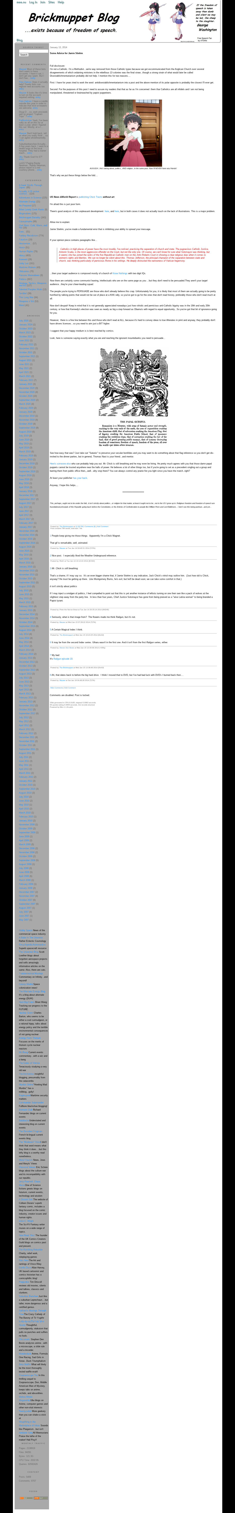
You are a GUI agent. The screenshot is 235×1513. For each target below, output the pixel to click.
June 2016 (24, 550)
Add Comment (102, 526)
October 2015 (25, 578)
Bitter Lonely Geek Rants (31, 209)
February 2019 (26, 455)
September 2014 (27, 626)
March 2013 (25, 693)
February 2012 (26, 733)
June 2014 (24, 638)
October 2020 (25, 396)
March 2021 (25, 376)
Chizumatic (24, 1339)
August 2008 (25, 864)
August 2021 (25, 360)
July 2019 (24, 435)
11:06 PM (79, 526)
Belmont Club (25, 1109)
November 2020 (27, 392)
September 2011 (27, 749)
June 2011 (24, 761)
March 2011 (24, 773)
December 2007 (27, 892)
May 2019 (24, 443)
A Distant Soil (26, 1199)
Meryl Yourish (26, 1160)
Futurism (23, 239)
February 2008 (26, 884)
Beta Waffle (25, 1364)
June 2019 (24, 439)
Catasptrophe (26, 221)
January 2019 (25, 459)
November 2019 (27, 420)
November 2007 (27, 896)
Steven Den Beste (67, 648)
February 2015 (26, 606)
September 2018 (27, 471)
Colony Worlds (26, 984)
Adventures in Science (30, 197)
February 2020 (26, 408)
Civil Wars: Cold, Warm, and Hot (33, 226)
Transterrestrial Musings (31, 973)
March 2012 (25, 729)
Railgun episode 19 (63, 658)
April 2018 (24, 487)
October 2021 (25, 352)
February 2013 (26, 697)
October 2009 (25, 828)
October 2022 (25, 336)
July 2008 (24, 868)
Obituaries (24, 271)
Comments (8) (90, 526)
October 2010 (25, 785)
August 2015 (25, 586)
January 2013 (25, 701)
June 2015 (24, 594)
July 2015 (24, 590)
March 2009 (25, 844)
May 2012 (24, 721)
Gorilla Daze (25, 1267)
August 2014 (25, 630)
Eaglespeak (25, 1095)
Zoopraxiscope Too (28, 1375)
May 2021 (24, 368)
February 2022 (26, 344)
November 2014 (27, 618)
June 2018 (24, 479)
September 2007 (27, 904)
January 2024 (25, 324)
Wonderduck (25, 1353)
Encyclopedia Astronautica (32, 944)
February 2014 (26, 654)
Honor (22, 247)
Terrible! (23, 293)
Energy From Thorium (30, 1038)
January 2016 (25, 566)
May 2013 (24, 685)
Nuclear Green (26, 1012)
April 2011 (24, 769)
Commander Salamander (31, 1102)
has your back (79, 478)
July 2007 (24, 912)
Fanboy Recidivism (28, 235)
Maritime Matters (27, 267)
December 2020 (27, 388)
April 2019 (24, 447)
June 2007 (24, 916)
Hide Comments (56, 688)
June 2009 (24, 836)
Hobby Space (25, 930)
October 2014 (25, 622)
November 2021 (27, 348)
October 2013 (25, 666)
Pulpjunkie (24, 1282)
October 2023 (25, 328)
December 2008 (27, 848)
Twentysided (25, 1411)
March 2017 (25, 519)
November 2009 (27, 824)
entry (32, 78)
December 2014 (27, 614)
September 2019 (27, 427)
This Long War (26, 297)
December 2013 (27, 662)
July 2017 (24, 507)
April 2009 (24, 840)
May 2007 (24, 919)
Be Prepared (25, 205)
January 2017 (25, 527)
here (107, 211)
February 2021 (26, 380)
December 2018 (27, 463)
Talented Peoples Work (30, 289)
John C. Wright (26, 1221)
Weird (22, 305)
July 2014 (24, 634)
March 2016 (25, 562)
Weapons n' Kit (26, 301)
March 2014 (25, 650)
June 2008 (24, 872)
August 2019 (25, 431)
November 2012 (27, 705)
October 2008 (25, 856)
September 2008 (27, 860)
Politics (22, 279)
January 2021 (25, 384)
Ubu (21, 157)
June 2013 (24, 681)
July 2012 (24, 717)
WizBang (23, 1052)
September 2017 (27, 499)
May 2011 (24, 765)
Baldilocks (24, 1120)
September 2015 (27, 582)
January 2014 (25, 658)
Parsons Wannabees (29, 275)
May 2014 (24, 642)
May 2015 (24, 598)
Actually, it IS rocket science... (29, 192)
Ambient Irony (26, 1432)
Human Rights (26, 251)
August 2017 (25, 503)
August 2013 (25, 673)
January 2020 (25, 412)
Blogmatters (25, 213)
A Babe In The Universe (31, 937)
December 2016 (27, 531)
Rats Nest (24, 1260)
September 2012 (27, 713)
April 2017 (24, 515)
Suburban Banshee (28, 1296)
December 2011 (26, 737)
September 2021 (27, 356)
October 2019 (25, 424)
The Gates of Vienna (29, 1063)
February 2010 (26, 816)
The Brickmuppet (66, 526)
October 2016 (25, 539)
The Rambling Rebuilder (31, 1249)
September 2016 (27, 543)
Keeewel (23, 259)
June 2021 (24, 364)
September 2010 (27, 789)
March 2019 (25, 451)
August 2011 (25, 753)
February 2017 (26, 523)
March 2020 (25, 404)
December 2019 (27, 416)
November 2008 (27, 852)
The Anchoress (26, 1074)
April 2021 (24, 372)
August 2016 (25, 547)
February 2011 (26, 777)
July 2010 (24, 796)
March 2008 (25, 880)
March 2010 (25, 812)
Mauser (62, 548)
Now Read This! (27, 1235)
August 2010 (25, 793)
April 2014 (24, 646)
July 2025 (24, 320)
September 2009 (27, 832)
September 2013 (27, 670)
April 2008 (24, 876)
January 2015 (25, 610)
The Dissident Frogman (30, 1131)
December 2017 (27, 495)
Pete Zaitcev (25, 82)
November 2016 (27, 535)
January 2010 (25, 820)
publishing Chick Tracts (90, 197)
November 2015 (27, 574)
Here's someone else (60, 463)
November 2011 (26, 741)
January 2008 (25, 888)
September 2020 (27, 400)
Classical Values (27, 1167)
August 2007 (25, 908)
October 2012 (25, 709)
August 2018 (25, 475)
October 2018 (25, 467)
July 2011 (23, 757)
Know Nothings (120, 273)
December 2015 (27, 570)
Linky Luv (24, 263)
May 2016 (24, 554)
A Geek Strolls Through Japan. (30, 186)
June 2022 (24, 340)
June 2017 (24, 511)
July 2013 (24, 677)
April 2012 (24, 725)
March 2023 (25, 332)
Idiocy (22, 255)
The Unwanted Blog (29, 952)
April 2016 (24, 558)
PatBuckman (25, 120)
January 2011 (25, 781)
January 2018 (25, 491)
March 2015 (25, 602)
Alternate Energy (27, 201)
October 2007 (25, 900)
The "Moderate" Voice (30, 1142)
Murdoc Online (26, 1084)
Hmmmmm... (25, 243)
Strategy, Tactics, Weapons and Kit (32, 284)
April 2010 (24, 808)
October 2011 (25, 745)
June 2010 (24, 800)
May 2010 (24, 804)
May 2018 (24, 483)
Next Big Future (27, 1002)
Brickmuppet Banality (29, 217)
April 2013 (24, 689)
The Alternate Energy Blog (32, 991)
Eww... (22, 231)
